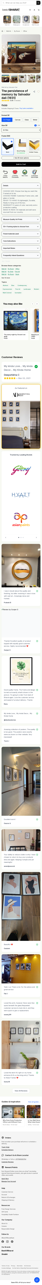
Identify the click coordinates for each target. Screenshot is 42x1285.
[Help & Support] (37, 1280)
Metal (35, 120)
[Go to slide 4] (23, 537)
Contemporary (22, 285)
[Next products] (37, 304)
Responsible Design (8, 1229)
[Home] (2, 31)
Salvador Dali (13, 87)
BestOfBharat (7, 1251)
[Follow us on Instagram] (7, 1241)
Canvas (17, 120)
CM (39, 125)
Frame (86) (6, 136)
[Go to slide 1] (18, 537)
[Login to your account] (34, 10)
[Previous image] (5, 54)
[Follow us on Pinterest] (12, 1241)
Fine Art (17, 271)
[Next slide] (36, 537)
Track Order (5, 1147)
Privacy (13, 1266)
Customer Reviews (8, 1162)
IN (35, 125)
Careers (4, 1226)
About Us (4, 1223)
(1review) (17, 100)
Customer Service (7, 1192)
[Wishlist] (30, 10)
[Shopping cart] (38, 10)
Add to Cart (21, 164)
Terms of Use (5, 1266)
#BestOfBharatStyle (8, 1238)
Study (17, 274)
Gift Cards (5, 1212)
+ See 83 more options (21, 158)
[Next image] (37, 54)
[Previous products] (32, 304)
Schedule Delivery (7, 1150)
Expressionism (7, 289)
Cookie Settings (6, 1268)
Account (4, 1194)
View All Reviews (21, 1091)
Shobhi (5, 1254)
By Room (17, 31)
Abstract (5, 285)
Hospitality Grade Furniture (10, 1214)
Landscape (27, 289)
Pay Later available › (27, 108)
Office (25, 31)
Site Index (20, 1266)
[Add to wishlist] (38, 92)
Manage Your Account (9, 1181)
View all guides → (34, 1102)
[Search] (38, 3)
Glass (27, 120)
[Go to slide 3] (21, 537)
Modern (36, 289)
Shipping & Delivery (8, 1200)
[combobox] (19, 3)
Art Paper (7, 120)
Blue (12, 285)
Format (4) (5, 115)
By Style (10, 271)
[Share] (34, 91)
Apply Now (5, 1178)
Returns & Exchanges (8, 1197)
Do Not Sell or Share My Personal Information (25, 1268)
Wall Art (8, 31)
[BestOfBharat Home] (11, 9)
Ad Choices (27, 1266)
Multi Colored (7, 293)
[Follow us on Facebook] (3, 1241)
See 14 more (6, 278)
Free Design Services (9, 1209)
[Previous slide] (5, 537)
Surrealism (18, 293)
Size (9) (4, 125)
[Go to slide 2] (20, 537)
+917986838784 (20, 1159)
